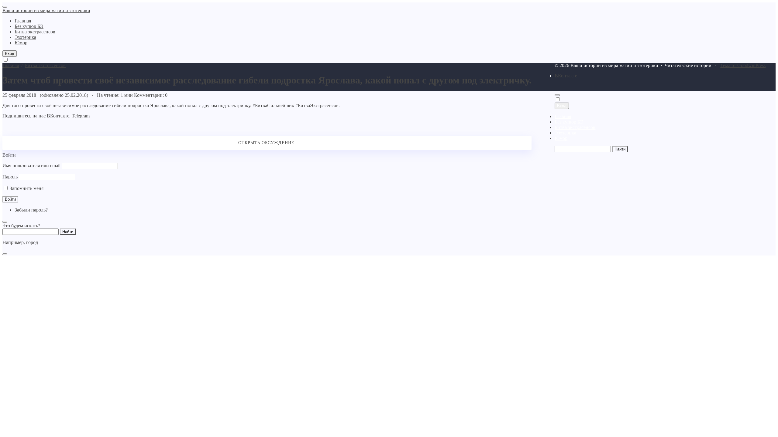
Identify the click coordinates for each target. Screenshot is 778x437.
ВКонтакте (58, 115)
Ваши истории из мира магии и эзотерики (46, 10)
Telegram (81, 115)
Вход (9, 53)
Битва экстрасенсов (575, 127)
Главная (563, 116)
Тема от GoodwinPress (743, 65)
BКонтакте (566, 75)
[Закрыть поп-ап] (4, 222)
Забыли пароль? (31, 209)
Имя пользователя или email (31, 165)
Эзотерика (565, 132)
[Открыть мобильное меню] (4, 7)
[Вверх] (557, 95)
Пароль (10, 176)
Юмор (561, 138)
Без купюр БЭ (569, 121)
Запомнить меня (26, 188)
